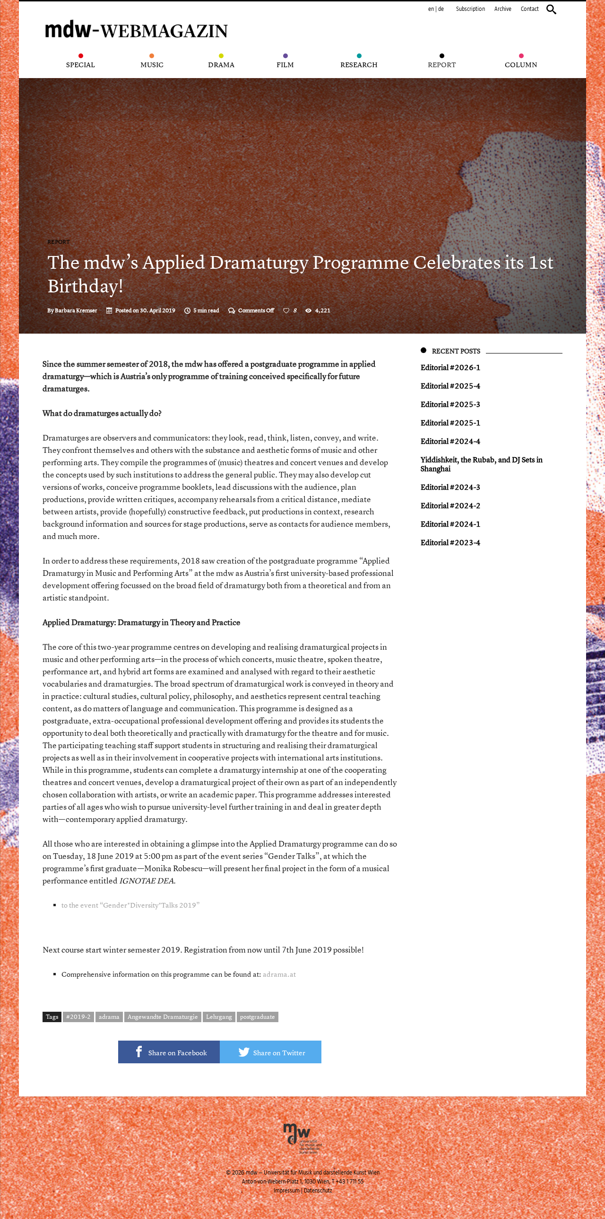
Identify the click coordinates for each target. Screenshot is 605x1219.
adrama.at (279, 974)
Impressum (287, 1190)
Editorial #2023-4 (451, 542)
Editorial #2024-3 (451, 487)
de (441, 9)
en (431, 9)
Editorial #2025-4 (451, 385)
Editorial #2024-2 (451, 505)
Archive (502, 9)
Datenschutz (318, 1190)
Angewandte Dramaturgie (163, 1016)
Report (58, 242)
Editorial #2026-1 (451, 367)
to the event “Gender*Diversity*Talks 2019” (130, 905)
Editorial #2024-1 (451, 524)
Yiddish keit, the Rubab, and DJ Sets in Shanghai (482, 464)
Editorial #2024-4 (451, 441)
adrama (109, 1016)
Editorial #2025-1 (451, 422)
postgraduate (257, 1016)
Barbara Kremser (76, 310)
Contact (530, 9)
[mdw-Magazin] (137, 16)
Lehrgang (219, 1016)
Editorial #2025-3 (451, 404)
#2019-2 (78, 1016)
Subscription (470, 9)
